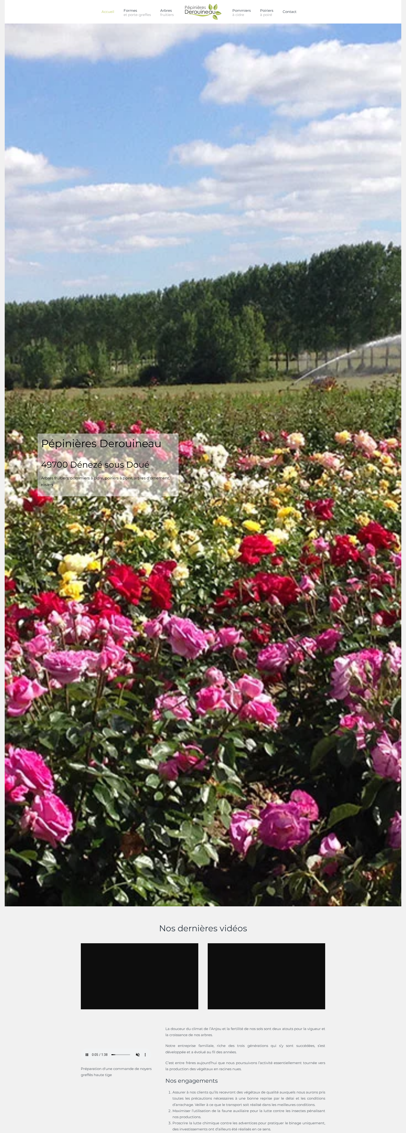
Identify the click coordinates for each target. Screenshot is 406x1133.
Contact (290, 11)
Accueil (108, 11)
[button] (167, 12)
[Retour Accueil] (203, 12)
